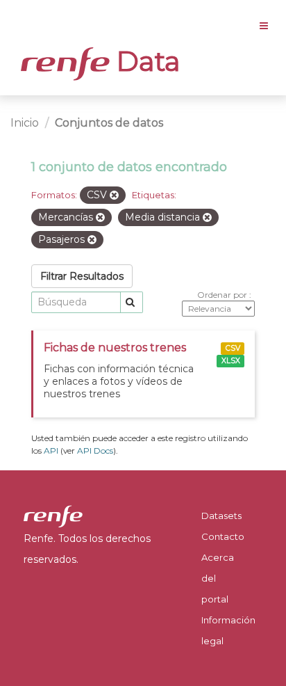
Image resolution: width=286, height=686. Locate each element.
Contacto (222, 536)
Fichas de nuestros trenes (115, 347)
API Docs (95, 450)
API (51, 450)
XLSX (230, 360)
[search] (131, 302)
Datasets (221, 515)
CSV (233, 348)
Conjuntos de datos (109, 122)
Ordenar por (223, 294)
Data (145, 61)
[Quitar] (114, 195)
